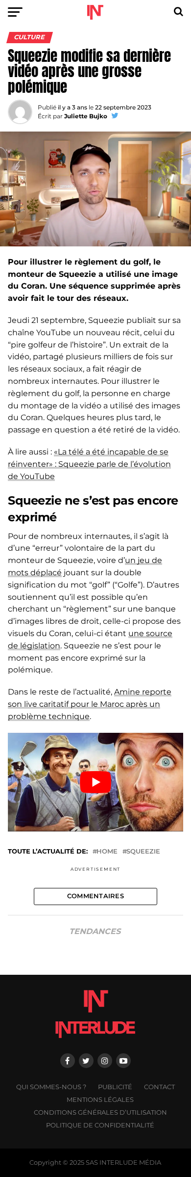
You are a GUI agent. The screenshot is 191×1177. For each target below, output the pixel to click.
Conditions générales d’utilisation (100, 1112)
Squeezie (143, 852)
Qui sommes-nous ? (51, 1087)
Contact (159, 1087)
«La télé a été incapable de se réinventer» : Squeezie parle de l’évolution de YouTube (89, 464)
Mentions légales (100, 1099)
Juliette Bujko (85, 116)
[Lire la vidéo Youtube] (95, 782)
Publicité (115, 1087)
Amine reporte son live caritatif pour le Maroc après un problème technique (89, 704)
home (107, 852)
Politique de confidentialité (100, 1125)
